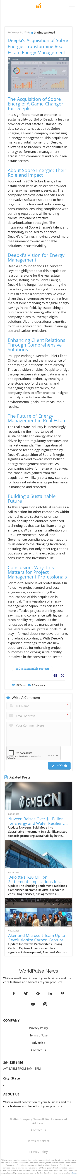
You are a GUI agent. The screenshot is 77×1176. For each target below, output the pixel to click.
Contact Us (38, 1130)
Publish (61, 766)
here (74, 1173)
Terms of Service (39, 1141)
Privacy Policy (38, 1152)
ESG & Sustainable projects (32, 669)
